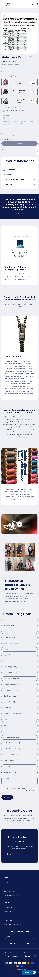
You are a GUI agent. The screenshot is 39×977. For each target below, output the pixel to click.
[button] (2, 4)
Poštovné (3, 64)
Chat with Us (29, 972)
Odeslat (7, 797)
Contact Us (7, 887)
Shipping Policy (8, 907)
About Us (7, 882)
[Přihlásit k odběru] (32, 854)
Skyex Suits (17, 969)
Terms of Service (9, 916)
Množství (4, 130)
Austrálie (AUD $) (12, 956)
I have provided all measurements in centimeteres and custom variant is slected (18, 790)
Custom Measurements (11, 895)
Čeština (27, 956)
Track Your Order (9, 891)
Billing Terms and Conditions (13, 924)
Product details (33, 82)
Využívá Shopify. (23, 969)
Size (2, 67)
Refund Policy (8, 911)
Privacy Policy (8, 920)
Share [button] (5, 149)
